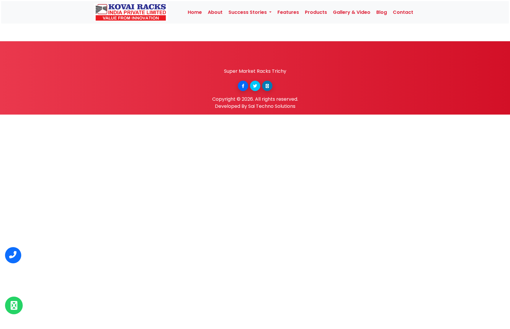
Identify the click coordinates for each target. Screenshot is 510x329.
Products (316, 12)
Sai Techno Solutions (271, 106)
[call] (13, 255)
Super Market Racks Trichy (255, 71)
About (215, 12)
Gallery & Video (351, 12)
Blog (381, 12)
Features (288, 12)
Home (195, 12)
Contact (403, 12)
